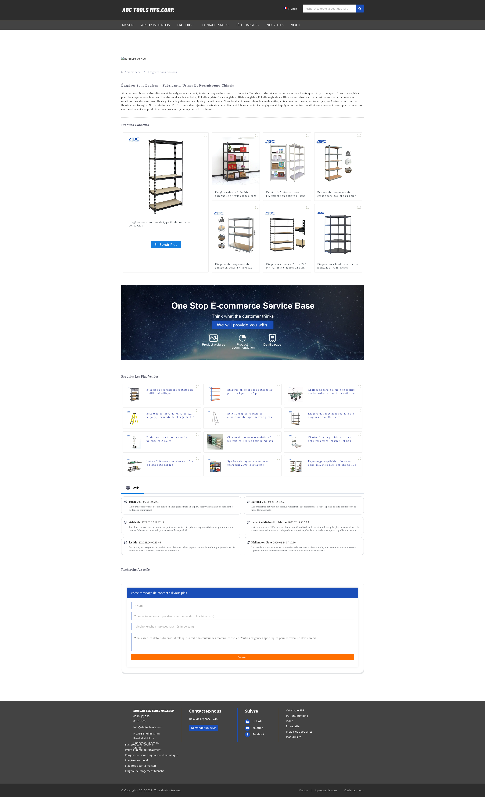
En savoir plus (166, 244)
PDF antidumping (297, 715)
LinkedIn (258, 721)
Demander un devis (203, 728)
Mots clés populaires (299, 731)
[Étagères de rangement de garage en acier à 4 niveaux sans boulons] (236, 232)
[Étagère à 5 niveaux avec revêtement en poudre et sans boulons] (287, 161)
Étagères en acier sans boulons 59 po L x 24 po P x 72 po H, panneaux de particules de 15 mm (250, 391)
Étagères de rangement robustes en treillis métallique (169, 391)
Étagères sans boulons (139, 744)
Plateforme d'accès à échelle (178, 97)
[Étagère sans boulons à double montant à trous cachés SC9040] (338, 232)
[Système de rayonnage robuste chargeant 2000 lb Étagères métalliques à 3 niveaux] (215, 465)
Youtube (258, 728)
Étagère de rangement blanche (144, 771)
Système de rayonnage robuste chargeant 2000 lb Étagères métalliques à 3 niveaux (247, 463)
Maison (128, 25)
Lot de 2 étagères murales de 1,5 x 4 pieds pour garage (169, 463)
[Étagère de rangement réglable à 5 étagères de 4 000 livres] (295, 418)
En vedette (293, 726)
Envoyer (243, 657)
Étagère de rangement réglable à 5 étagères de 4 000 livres (331, 415)
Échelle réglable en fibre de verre (279, 97)
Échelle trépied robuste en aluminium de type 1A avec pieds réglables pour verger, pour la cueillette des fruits (249, 415)
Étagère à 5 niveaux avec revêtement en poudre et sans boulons (285, 196)
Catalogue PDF (295, 710)
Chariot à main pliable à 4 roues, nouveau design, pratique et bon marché (330, 439)
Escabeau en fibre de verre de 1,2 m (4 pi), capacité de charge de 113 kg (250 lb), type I (170, 415)
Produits (184, 25)
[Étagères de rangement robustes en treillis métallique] (134, 394)
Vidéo (295, 25)
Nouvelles (275, 25)
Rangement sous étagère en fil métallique (151, 755)
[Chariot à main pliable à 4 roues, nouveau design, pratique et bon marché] (295, 441)
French (292, 8)
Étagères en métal (136, 760)
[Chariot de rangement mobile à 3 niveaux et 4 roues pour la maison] (215, 441)
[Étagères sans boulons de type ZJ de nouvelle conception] (165, 175)
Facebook (258, 734)
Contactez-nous (215, 25)
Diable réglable (247, 97)
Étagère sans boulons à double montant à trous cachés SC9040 (337, 267)
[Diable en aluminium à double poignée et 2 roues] (134, 441)
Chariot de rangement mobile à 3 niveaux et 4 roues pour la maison (250, 439)
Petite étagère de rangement (143, 750)
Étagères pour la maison (140, 765)
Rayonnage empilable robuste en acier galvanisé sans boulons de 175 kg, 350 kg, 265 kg (332, 463)
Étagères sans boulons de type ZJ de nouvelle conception (159, 224)
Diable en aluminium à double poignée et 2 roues (166, 439)
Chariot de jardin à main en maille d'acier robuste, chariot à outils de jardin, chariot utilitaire (331, 391)
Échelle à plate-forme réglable (217, 97)
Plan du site (293, 737)
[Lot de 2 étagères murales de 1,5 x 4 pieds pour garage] (134, 465)
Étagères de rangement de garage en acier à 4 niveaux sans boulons (233, 267)
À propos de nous (155, 25)
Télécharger (246, 25)
